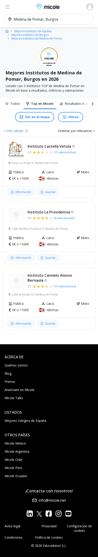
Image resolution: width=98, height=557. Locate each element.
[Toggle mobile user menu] (89, 6)
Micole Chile (13, 459)
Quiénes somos (16, 365)
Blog (8, 373)
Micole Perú (13, 468)
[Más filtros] (91, 103)
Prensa (10, 381)
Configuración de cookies (79, 528)
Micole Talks (14, 398)
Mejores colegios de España (25, 420)
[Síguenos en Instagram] (58, 514)
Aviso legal (12, 526)
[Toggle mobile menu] (7, 7)
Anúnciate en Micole (19, 390)
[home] (6, 30)
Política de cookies (49, 537)
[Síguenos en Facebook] (49, 514)
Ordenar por (67, 131)
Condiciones (14, 537)
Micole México (15, 443)
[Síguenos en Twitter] (39, 514)
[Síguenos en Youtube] (68, 514)
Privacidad (49, 526)
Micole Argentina (17, 451)
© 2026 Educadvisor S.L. (49, 545)
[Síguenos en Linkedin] (30, 514)
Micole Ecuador (16, 476)
